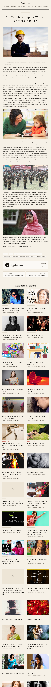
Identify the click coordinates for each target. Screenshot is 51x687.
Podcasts (28, 8)
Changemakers (21, 6)
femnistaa (25, 3)
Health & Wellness (32, 6)
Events (17, 8)
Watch (34, 8)
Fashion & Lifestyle (43, 6)
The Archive (6, 6)
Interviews (13, 6)
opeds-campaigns (41, 264)
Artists (22, 8)
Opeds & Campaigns (25, 13)
